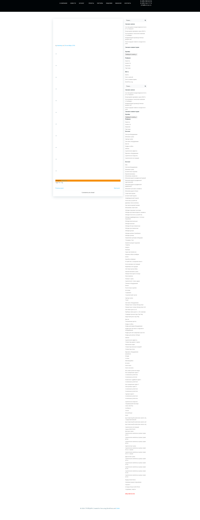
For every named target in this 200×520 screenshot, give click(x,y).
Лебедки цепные (129, 235)
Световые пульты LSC (131, 309)
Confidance (128, 408)
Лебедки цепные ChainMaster (133, 233)
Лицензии (127, 65)
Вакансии (118, 3)
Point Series (128, 365)
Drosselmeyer (128, 413)
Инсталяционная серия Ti (132, 384)
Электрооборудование (131, 134)
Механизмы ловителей (131, 207)
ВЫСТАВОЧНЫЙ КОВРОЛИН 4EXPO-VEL (136, 424)
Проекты (64, 180)
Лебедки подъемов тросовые (133, 210)
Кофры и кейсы (129, 146)
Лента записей (129, 77)
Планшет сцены (129, 278)
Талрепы (127, 245)
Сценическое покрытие (131, 155)
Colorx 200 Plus (129, 406)
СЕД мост (127, 484)
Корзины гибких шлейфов (132, 254)
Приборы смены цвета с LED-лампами (135, 312)
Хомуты (127, 247)
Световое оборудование (132, 141)
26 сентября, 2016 (69, 45)
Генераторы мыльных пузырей (133, 347)
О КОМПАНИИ (63, 3)
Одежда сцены (129, 139)
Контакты (128, 3)
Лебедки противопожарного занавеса (135, 212)
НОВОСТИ (73, 3)
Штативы (127, 290)
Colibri (118, 508)
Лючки (127, 285)
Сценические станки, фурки (132, 281)
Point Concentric (129, 368)
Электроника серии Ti (131, 386)
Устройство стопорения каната (133, 261)
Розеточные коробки (131, 288)
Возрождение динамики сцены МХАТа (135, 31)
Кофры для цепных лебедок (132, 335)
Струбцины (128, 292)
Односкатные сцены (130, 446)
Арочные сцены (129, 431)
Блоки (126, 256)
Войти (127, 75)
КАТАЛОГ (81, 3)
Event (126, 415)
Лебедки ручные (129, 230)
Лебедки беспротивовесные (132, 226)
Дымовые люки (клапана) (132, 203)
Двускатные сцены (130, 456)
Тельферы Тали (129, 240)
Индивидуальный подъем (132, 198)
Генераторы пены (130, 349)
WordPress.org (129, 82)
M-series (127, 363)
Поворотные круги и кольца (132, 273)
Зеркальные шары (130, 344)
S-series (127, 358)
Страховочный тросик (131, 295)
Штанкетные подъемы (131, 171)
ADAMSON (128, 354)
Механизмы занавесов (131, 176)
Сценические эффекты (131, 151)
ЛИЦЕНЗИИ (109, 3)
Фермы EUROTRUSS (130, 480)
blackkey (59, 45)
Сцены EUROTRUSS (130, 429)
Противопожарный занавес (132, 205)
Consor (127, 410)
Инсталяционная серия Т (132, 372)
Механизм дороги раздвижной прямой (135, 178)
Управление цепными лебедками (134, 238)
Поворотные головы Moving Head (134, 305)
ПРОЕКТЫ (91, 3)
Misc (126, 165)
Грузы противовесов (130, 252)
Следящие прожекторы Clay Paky (134, 314)
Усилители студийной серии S (133, 379)
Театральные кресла (130, 321)
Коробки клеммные (130, 259)
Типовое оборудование (131, 283)
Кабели (127, 148)
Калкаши (127, 249)
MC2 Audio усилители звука (132, 370)
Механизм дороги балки (131, 191)
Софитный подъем (130, 193)
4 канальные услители (131, 377)
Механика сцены (129, 136)
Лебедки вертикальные (131, 221)
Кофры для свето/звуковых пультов (135, 332)
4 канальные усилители (131, 391)
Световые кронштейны (131, 269)
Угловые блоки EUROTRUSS (132, 487)
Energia (127, 356)
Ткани (126, 300)
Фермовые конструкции (131, 266)
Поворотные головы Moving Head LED (135, 307)
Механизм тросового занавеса (133, 188)
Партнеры (128, 68)
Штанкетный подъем (130, 195)
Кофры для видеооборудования (133, 326)
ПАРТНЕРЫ (100, 3)
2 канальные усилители (131, 374)
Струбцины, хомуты (130, 489)
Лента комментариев (131, 79)
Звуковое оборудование (131, 153)
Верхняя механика (130, 174)
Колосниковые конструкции (132, 264)
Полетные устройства (131, 200)
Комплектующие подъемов (132, 243)
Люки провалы (129, 276)
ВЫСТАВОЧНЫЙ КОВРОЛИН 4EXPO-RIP (135, 422)
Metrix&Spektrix (129, 360)
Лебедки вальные (130, 223)
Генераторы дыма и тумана (132, 342)
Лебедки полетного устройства (133, 214)
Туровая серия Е (129, 394)
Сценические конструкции (132, 158)
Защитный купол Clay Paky (132, 316)
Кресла (127, 144)
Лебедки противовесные (131, 228)
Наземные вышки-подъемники (133, 482)
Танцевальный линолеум (131, 403)
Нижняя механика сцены (131, 271)
